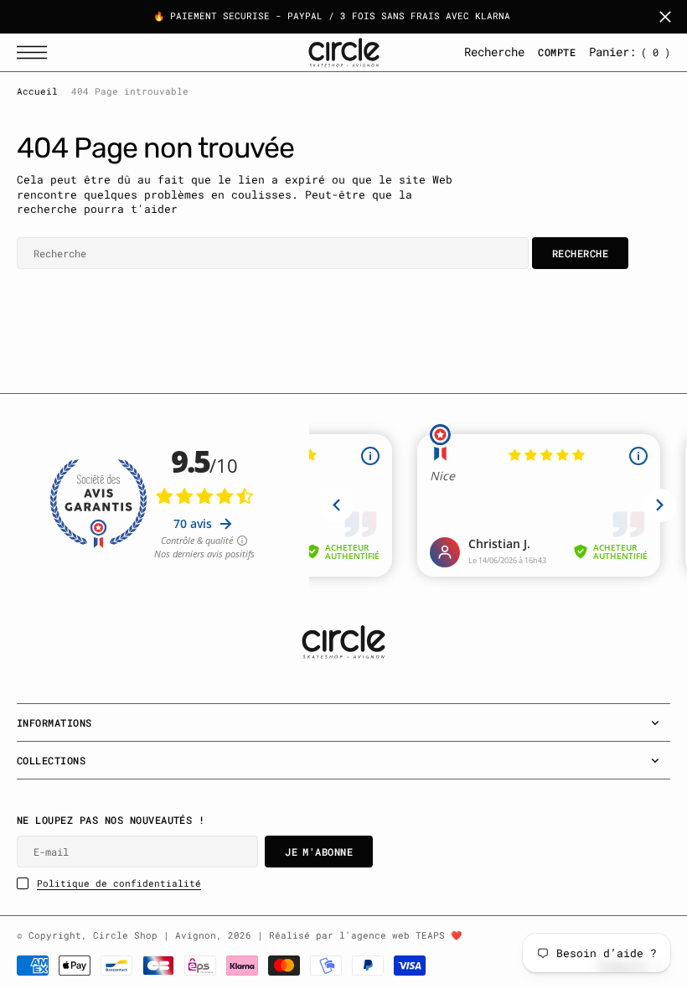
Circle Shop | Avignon (154, 935)
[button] (36, 52)
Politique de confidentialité (119, 883)
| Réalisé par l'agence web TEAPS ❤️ (359, 935)
